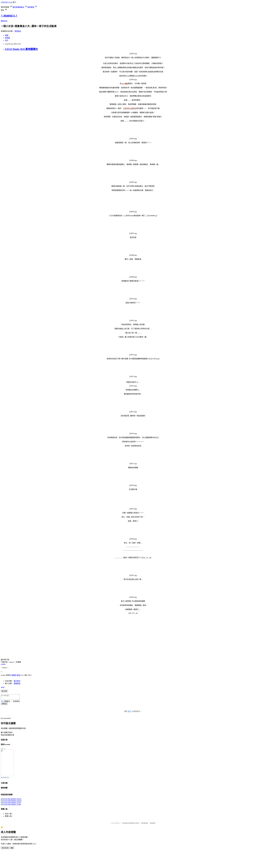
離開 (12, 848)
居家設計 (18, 31)
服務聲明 (152, 823)
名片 (6, 40)
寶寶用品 (17, 683)
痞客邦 (13, 675)
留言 (18, 675)
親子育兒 (17, 681)
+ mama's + (9, 15)
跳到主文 (4, 21)
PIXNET (117, 823)
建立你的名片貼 (5, 777)
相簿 (6, 35)
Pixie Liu (3, 748)
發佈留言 (4, 704)
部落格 (7, 38)
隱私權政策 (144, 823)
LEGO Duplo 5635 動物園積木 (21, 49)
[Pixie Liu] (7, 775)
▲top (3, 687)
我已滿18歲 (5, 848)
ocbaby (3, 664)
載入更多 (4, 691)
